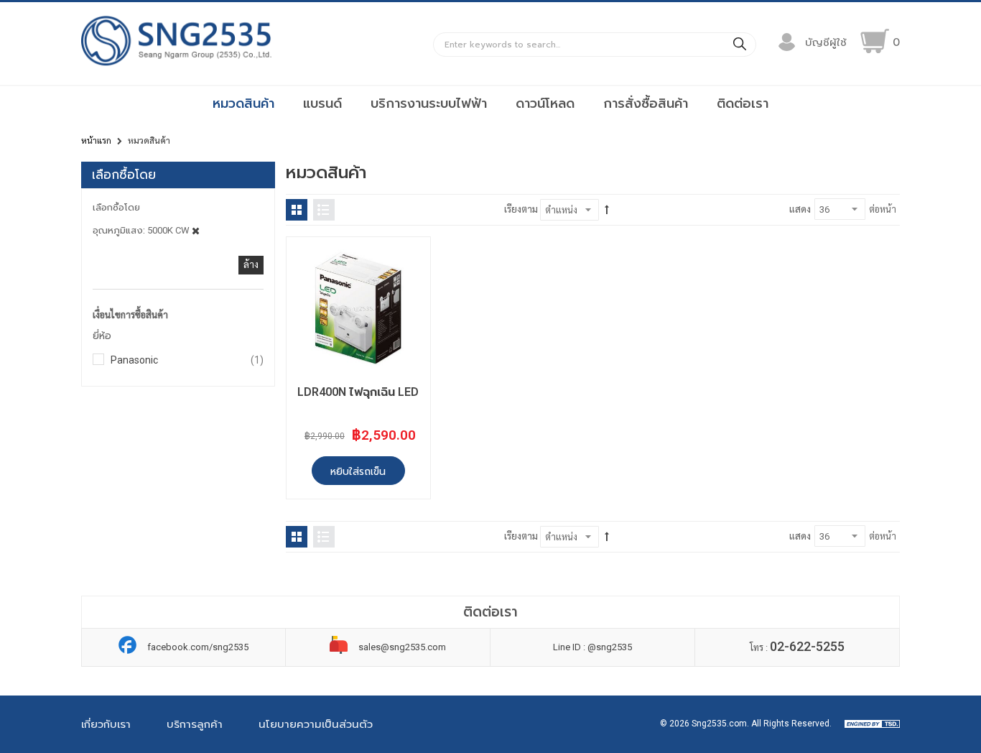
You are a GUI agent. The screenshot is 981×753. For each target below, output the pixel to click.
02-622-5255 (807, 646)
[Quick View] (309, 260)
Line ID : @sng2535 (592, 647)
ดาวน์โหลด (545, 103)
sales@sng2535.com (402, 647)
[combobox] (594, 44)
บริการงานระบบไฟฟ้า (429, 103)
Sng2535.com (719, 724)
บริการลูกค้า (195, 724)
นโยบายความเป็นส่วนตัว (316, 724)
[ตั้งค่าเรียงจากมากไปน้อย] (607, 210)
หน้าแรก (96, 141)
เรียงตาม (521, 209)
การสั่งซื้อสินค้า (645, 103)
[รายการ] (324, 210)
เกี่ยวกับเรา (106, 724)
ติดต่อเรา (742, 103)
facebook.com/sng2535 (197, 647)
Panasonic (187, 360)
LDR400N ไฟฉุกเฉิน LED (358, 392)
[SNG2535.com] (176, 65)
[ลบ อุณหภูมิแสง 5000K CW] (196, 230)
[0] (874, 41)
